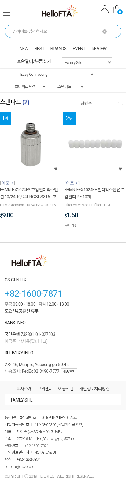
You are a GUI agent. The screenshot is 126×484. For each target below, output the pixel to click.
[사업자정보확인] (70, 424)
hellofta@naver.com (20, 466)
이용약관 (65, 388)
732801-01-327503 (37, 334)
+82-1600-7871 (33, 293)
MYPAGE (105, 10)
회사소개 (24, 388)
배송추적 (68, 372)
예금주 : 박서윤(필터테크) (26, 341)
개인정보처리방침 (94, 388)
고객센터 (45, 388)
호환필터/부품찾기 (34, 61)
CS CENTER (16, 280)
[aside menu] (6, 12)
